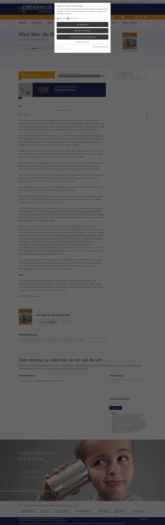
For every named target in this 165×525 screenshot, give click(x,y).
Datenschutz (104, 47)
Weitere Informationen (82, 42)
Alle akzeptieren (82, 24)
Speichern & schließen (82, 30)
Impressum (96, 47)
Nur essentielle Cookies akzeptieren (83, 37)
